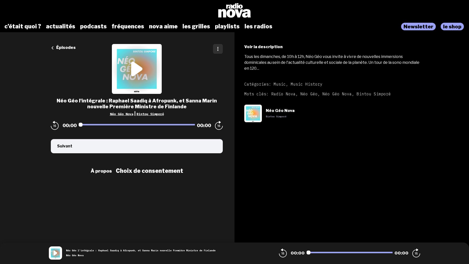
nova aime (163, 26)
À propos (101, 171)
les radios (258, 26)
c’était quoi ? (22, 26)
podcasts (93, 26)
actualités (60, 26)
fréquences (128, 26)
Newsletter (418, 26)
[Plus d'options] (218, 49)
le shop (452, 26)
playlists (227, 26)
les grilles (196, 26)
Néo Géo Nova (121, 114)
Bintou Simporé (150, 114)
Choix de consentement (149, 170)
